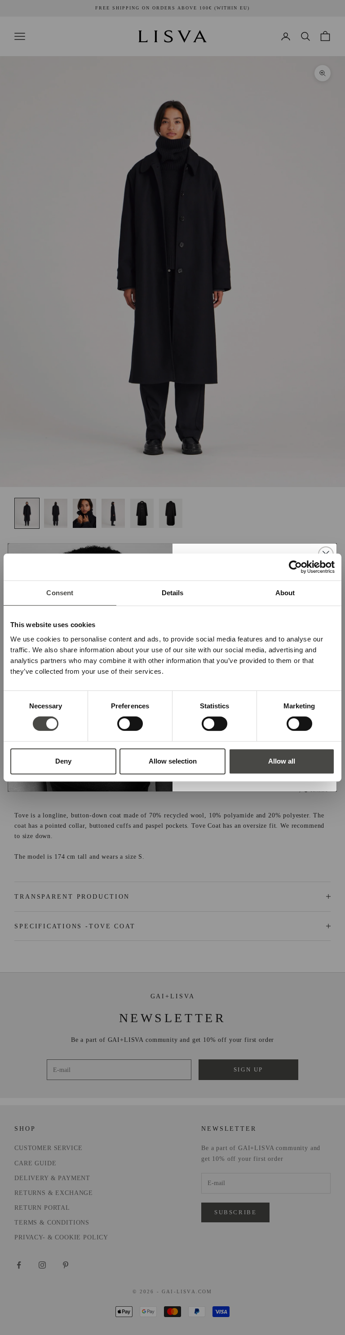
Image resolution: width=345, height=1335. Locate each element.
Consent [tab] (59, 593)
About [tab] (285, 593)
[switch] (130, 723)
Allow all (281, 761)
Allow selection (173, 761)
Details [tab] (173, 593)
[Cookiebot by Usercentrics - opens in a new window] (295, 567)
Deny (63, 761)
